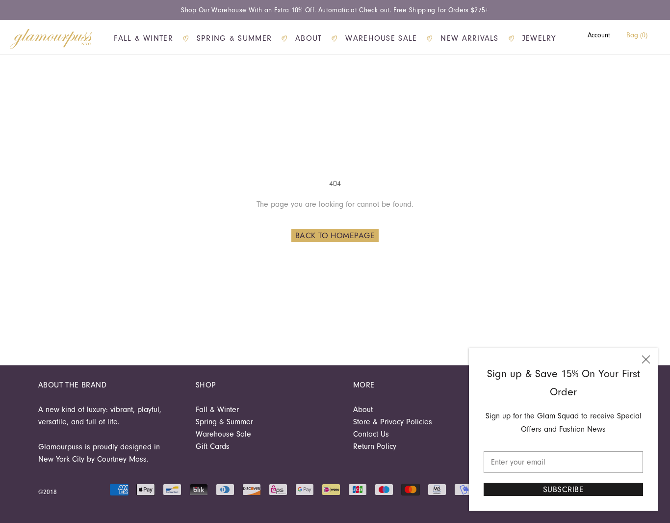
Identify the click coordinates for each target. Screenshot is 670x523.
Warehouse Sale (381, 38)
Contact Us (371, 434)
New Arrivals (469, 38)
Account (599, 35)
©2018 (47, 491)
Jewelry (539, 38)
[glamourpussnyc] (51, 38)
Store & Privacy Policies (392, 421)
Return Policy (374, 446)
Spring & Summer (234, 38)
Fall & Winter (143, 38)
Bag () (636, 35)
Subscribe (563, 489)
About (308, 38)
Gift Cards (213, 446)
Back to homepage (335, 235)
